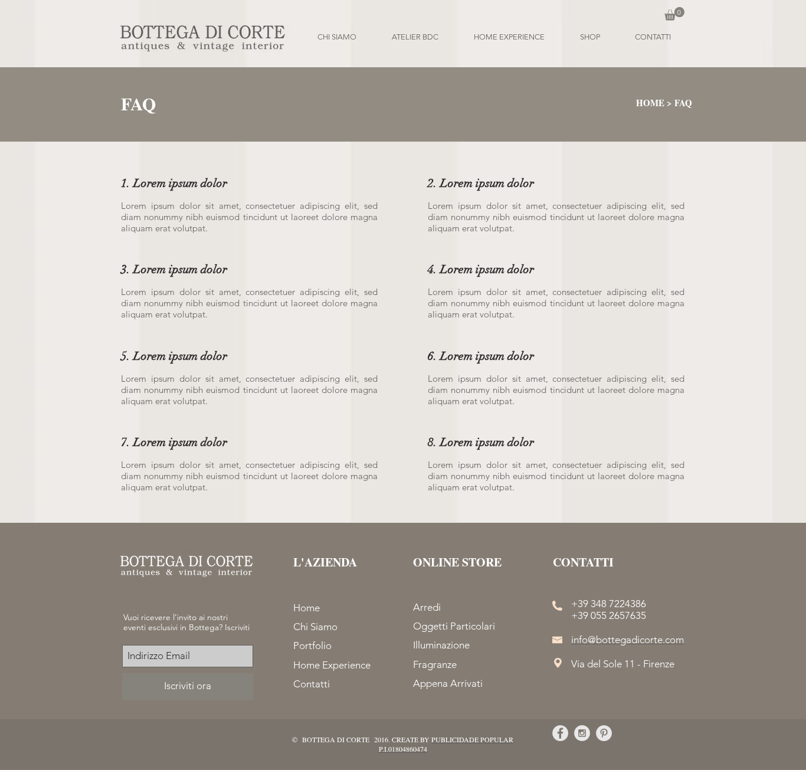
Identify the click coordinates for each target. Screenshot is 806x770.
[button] (674, 14)
